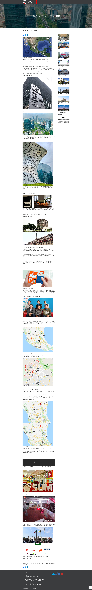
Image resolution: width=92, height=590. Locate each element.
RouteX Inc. (26, 588)
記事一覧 (24, 30)
